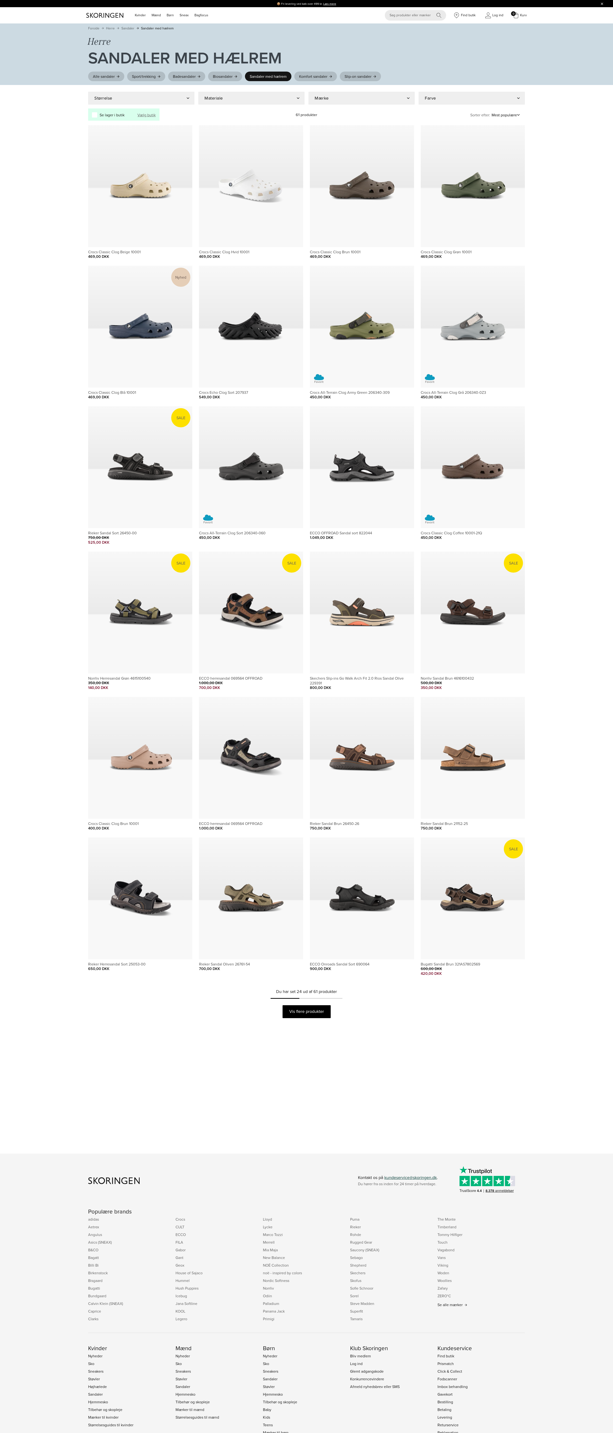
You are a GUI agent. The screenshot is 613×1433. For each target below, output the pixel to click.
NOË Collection (276, 1265)
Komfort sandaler (313, 76)
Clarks (93, 1318)
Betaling (444, 1409)
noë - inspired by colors (282, 1272)
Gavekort (445, 1394)
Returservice (448, 1424)
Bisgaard (95, 1280)
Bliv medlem (360, 1356)
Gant (179, 1257)
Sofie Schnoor (361, 1288)
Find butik (445, 1356)
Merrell (269, 1242)
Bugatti (94, 1288)
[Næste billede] (182, 186)
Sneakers (95, 1371)
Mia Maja (270, 1249)
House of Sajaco (189, 1272)
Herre (110, 28)
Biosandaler (223, 76)
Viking (442, 1265)
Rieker (355, 1226)
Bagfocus (201, 15)
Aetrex (93, 1226)
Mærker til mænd (190, 1409)
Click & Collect (449, 1371)
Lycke (267, 1226)
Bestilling (445, 1401)
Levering (444, 1417)
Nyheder (95, 1356)
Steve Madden (362, 1303)
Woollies (444, 1280)
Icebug (181, 1295)
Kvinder (140, 15)
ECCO (181, 1234)
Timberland (446, 1226)
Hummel (183, 1280)
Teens (268, 1424)
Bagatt (93, 1257)
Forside (93, 28)
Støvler (94, 1379)
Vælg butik (146, 115)
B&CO (93, 1249)
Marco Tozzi (273, 1234)
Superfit (356, 1311)
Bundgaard (97, 1295)
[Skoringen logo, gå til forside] (104, 15)
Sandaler (127, 28)
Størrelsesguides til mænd (197, 1417)
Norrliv (268, 1288)
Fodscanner (447, 1379)
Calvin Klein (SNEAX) (105, 1303)
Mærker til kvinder (103, 1417)
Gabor (181, 1249)
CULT (180, 1226)
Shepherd (358, 1265)
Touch (442, 1242)
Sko (91, 1363)
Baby (267, 1409)
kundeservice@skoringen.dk (410, 1177)
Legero (181, 1318)
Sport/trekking (144, 76)
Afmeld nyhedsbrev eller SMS (375, 1386)
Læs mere (329, 4)
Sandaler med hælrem (157, 28)
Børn (170, 15)
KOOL (180, 1311)
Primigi (268, 1318)
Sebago (356, 1257)
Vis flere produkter (306, 1011)
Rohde (355, 1234)
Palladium (271, 1303)
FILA (179, 1242)
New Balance (274, 1257)
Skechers (357, 1272)
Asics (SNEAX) (100, 1242)
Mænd (156, 15)
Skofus (355, 1280)
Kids (266, 1417)
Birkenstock (98, 1272)
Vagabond (445, 1249)
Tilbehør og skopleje (105, 1409)
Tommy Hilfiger (449, 1234)
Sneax (184, 15)
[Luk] (602, 3)
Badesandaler (184, 76)
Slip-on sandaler (358, 76)
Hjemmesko (98, 1401)
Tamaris (356, 1318)
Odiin (267, 1295)
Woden (443, 1272)
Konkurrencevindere (367, 1379)
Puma (354, 1219)
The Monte (446, 1219)
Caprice (94, 1311)
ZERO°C (444, 1295)
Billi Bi (93, 1265)
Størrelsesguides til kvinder (110, 1424)
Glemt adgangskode (367, 1371)
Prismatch (445, 1363)
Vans (441, 1257)
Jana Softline (186, 1303)
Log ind (356, 1363)
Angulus (95, 1234)
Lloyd (267, 1219)
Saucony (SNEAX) (364, 1249)
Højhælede (97, 1386)
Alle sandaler (104, 76)
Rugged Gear (361, 1242)
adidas (93, 1219)
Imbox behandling (452, 1386)
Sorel (354, 1295)
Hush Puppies (187, 1288)
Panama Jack (274, 1311)
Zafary (442, 1288)
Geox (180, 1265)
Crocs (180, 1219)
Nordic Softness (276, 1280)
